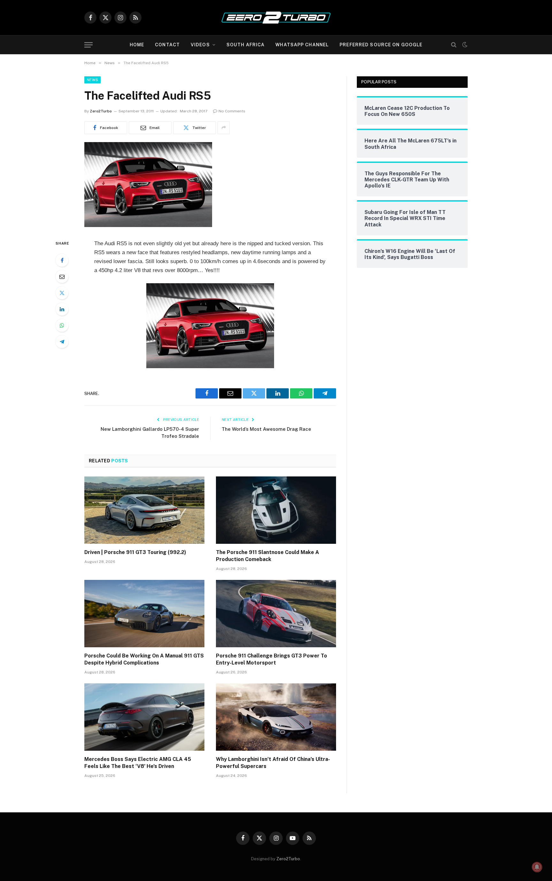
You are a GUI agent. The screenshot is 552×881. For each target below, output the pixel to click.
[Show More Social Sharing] (224, 127)
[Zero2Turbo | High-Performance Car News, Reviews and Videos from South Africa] (276, 17)
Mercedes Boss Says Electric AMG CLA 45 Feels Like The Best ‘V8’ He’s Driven (137, 762)
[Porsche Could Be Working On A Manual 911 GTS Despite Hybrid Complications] (144, 614)
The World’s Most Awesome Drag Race (266, 429)
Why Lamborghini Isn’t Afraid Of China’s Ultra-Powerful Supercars (273, 762)
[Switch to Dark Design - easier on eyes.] (464, 45)
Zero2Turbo (101, 111)
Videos (200, 44)
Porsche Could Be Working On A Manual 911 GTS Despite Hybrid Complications (144, 659)
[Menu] (88, 45)
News (92, 80)
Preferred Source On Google (381, 44)
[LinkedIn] (62, 309)
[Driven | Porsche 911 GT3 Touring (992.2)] (144, 510)
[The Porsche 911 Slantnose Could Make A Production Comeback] (276, 510)
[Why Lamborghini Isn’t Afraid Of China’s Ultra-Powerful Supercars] (276, 717)
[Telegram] (62, 341)
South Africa (245, 44)
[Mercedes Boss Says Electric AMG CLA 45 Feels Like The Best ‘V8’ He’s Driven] (144, 717)
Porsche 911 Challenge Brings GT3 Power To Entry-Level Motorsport (271, 659)
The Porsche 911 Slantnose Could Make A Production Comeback (267, 555)
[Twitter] (62, 292)
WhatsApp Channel (302, 44)
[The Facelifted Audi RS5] (148, 225)
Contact (167, 44)
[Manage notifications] (537, 867)
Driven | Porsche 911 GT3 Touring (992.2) (135, 552)
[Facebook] (62, 260)
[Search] (454, 45)
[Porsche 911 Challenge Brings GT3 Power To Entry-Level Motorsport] (276, 614)
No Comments (231, 111)
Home (137, 44)
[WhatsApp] (62, 325)
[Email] (62, 276)
